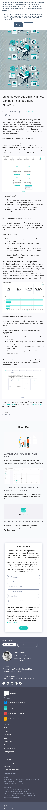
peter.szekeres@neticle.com (23, 658)
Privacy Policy (12, 622)
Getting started (9, 752)
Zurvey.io (11, 708)
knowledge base (8, 404)
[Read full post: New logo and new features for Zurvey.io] (23, 511)
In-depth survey (9, 763)
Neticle (8, 806)
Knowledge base (9, 748)
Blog (5, 738)
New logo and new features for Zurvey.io (23, 521)
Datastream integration (11, 770)
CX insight (7, 766)
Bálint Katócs (32, 112)
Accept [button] (18, 25)
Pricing (6, 731)
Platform (6, 728)
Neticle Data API (13, 719)
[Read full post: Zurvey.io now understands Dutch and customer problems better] (23, 476)
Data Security (8, 735)
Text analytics (8, 759)
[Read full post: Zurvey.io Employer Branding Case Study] (23, 441)
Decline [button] (28, 25)
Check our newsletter (27, 645)
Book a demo (9, 645)
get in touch (37, 404)
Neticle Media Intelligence (17, 702)
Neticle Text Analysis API (16, 713)
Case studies (8, 741)
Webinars (7, 745)
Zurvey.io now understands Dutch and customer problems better (22, 489)
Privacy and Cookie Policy (12, 809)
